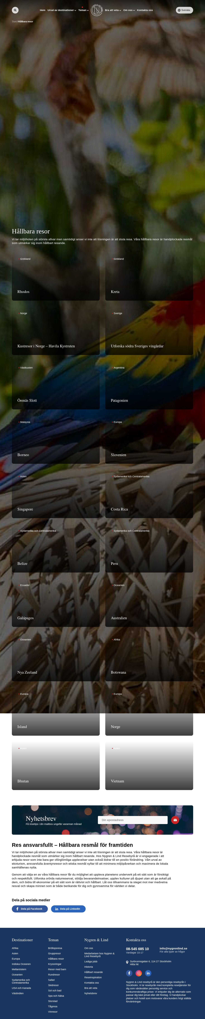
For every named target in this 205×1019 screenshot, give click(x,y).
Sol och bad (54, 990)
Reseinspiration (93, 977)
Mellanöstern (19, 969)
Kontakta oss (91, 982)
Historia (88, 966)
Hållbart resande (93, 972)
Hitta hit (134, 964)
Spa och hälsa (56, 995)
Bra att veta (90, 988)
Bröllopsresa (55, 948)
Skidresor (53, 985)
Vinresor (52, 1011)
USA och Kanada (21, 988)
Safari (51, 980)
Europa (16, 958)
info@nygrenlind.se (173, 948)
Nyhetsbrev (90, 993)
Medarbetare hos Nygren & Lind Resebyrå (99, 955)
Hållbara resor (56, 958)
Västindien (18, 993)
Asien (15, 953)
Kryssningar (54, 964)
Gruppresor (54, 953)
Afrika (15, 948)
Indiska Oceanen (21, 964)
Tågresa (52, 1006)
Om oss (88, 948)
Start (14, 21)
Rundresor (54, 974)
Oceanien (17, 974)
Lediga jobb (90, 961)
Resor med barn (57, 969)
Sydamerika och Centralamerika (21, 981)
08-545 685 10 (137, 949)
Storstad (52, 1001)
